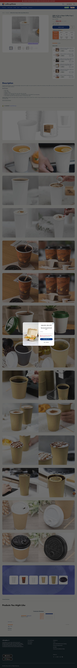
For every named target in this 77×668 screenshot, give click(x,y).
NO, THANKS (46, 342)
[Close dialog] (53, 323)
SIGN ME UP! (46, 339)
